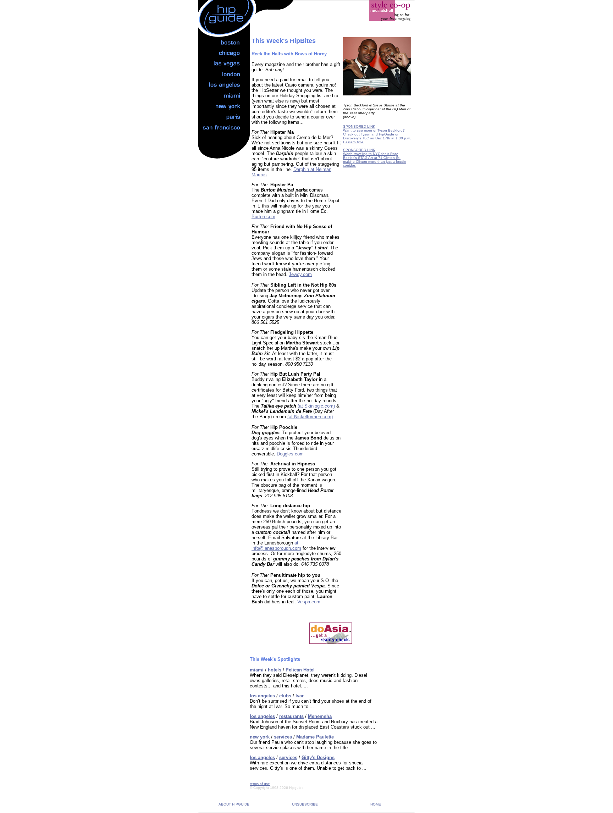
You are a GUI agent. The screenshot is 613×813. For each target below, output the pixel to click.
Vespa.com (308, 601)
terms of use (260, 784)
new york (260, 737)
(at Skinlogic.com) (316, 406)
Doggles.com (290, 454)
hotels (274, 670)
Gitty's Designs (318, 757)
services (283, 737)
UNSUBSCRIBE (305, 804)
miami (257, 670)
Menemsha (320, 716)
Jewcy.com (300, 274)
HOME (375, 804)
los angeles (262, 695)
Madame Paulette (315, 737)
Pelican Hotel (300, 670)
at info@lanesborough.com (276, 545)
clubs (285, 695)
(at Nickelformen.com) (310, 416)
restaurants (291, 716)
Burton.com (263, 216)
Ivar (300, 695)
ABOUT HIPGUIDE (234, 804)
